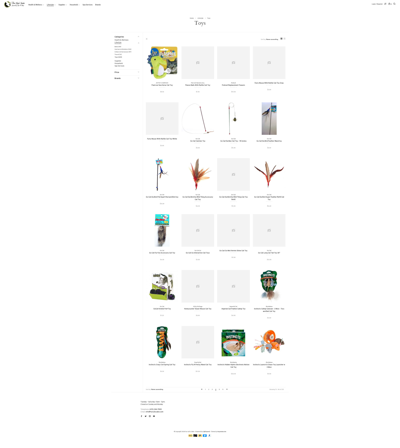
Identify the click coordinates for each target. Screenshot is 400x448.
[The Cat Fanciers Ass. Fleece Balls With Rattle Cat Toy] (198, 63)
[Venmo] (205, 436)
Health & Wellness (35, 5)
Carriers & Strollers (123, 49)
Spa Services (88, 5)
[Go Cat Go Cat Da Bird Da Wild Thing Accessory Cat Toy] (198, 175)
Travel (118, 54)
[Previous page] (202, 389)
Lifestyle (50, 5)
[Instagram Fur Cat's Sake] (150, 416)
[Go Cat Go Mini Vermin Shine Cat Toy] (233, 231)
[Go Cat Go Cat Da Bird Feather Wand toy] (269, 119)
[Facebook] (141, 416)
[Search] (394, 4)
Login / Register (377, 4)
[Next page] (227, 389)
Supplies (62, 5)
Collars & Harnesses (123, 52)
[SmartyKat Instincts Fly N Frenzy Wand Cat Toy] (198, 342)
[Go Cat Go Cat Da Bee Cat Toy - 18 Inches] (233, 119)
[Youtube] (154, 416)
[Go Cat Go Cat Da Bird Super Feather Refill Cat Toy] (269, 175)
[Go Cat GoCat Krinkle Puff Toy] (162, 286)
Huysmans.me (221, 432)
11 (222, 389)
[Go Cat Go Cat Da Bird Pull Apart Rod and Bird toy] (162, 175)
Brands (98, 5)
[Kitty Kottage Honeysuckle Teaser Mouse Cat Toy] (198, 286)
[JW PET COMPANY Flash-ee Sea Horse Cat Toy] (162, 63)
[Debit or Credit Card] (195, 436)
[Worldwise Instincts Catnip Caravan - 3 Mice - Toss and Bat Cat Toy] (269, 286)
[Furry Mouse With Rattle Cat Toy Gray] (269, 63)
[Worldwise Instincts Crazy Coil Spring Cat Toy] (162, 342)
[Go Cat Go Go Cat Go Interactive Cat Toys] (198, 231)
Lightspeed (206, 432)
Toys (208, 18)
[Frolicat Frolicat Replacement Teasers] (233, 63)
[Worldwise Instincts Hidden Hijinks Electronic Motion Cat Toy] (233, 342)
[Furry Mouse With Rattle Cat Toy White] (162, 119)
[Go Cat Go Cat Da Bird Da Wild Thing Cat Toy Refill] (233, 175)
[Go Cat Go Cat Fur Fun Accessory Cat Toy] (162, 231)
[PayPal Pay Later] (200, 436)
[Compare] (385, 4)
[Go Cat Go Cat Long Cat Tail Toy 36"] (269, 231)
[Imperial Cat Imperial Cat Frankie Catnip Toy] (233, 286)
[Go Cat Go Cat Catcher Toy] (198, 119)
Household (74, 5)
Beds (118, 47)
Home (192, 18)
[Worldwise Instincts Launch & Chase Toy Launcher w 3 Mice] (269, 342)
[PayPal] (191, 436)
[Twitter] (145, 416)
